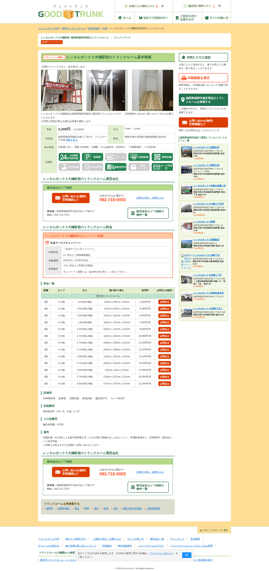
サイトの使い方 (135, 539)
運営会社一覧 (157, 539)
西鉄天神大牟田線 (132, 508)
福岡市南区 (94, 28)
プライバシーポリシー (161, 553)
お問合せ (164, 302)
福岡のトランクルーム (73, 28)
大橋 (104, 28)
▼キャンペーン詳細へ (54, 57)
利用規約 (107, 545)
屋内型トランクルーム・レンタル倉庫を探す (63, 560)
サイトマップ (177, 539)
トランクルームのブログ (151, 545)
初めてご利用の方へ (76, 539)
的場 (106, 508)
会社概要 (195, 539)
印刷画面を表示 (199, 78)
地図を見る (72, 140)
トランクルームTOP (48, 28)
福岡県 (49, 508)
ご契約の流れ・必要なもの (149, 197)
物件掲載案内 (125, 545)
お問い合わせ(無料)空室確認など (74, 198)
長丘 (77, 508)
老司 (96, 508)
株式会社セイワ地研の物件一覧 (150, 213)
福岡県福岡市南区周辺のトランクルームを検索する (205, 99)
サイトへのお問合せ (48, 545)
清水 (115, 508)
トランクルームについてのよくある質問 (191, 545)
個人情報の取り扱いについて (80, 545)
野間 (86, 508)
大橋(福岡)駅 (153, 508)
